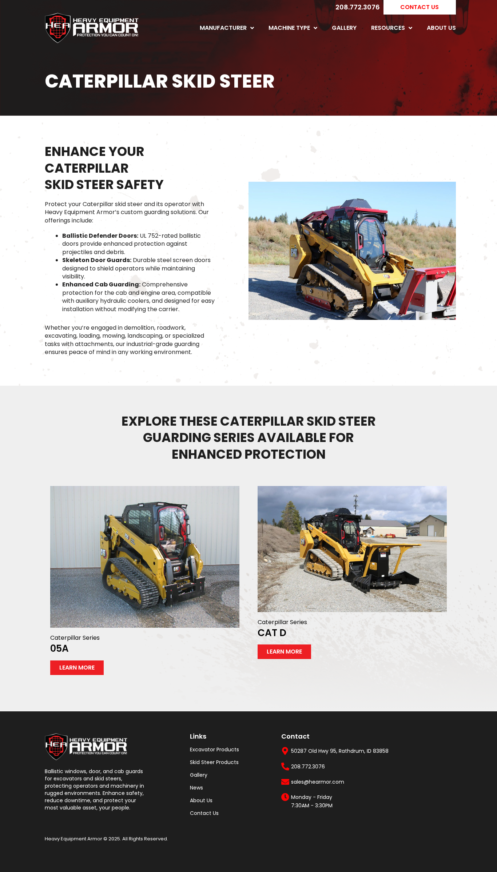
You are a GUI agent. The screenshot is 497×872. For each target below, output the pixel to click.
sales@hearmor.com (317, 781)
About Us (441, 28)
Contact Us (204, 813)
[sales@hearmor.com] (285, 782)
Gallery (344, 28)
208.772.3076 (357, 7)
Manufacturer (223, 28)
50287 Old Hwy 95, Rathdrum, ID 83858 (340, 751)
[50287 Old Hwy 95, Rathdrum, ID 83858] (285, 751)
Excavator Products (214, 749)
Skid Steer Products (214, 762)
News (196, 787)
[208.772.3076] (285, 767)
